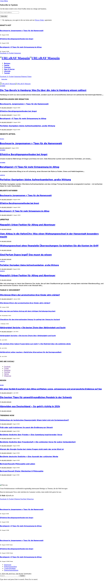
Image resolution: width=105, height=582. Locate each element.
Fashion (2, 271)
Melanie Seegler (6, 107)
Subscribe (4, 79)
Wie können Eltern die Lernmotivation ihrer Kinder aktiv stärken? (30, 295)
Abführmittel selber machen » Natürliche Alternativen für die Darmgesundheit (30, 352)
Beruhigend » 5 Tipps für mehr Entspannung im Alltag (21, 47)
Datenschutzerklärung (11, 570)
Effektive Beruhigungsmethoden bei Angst (16, 39)
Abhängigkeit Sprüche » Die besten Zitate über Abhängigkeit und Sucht (33, 327)
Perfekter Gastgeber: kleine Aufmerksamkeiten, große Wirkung (27, 126)
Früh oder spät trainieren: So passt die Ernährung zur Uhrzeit (26, 427)
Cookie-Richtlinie (10, 568)
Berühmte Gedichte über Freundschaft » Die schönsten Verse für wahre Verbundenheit (38, 442)
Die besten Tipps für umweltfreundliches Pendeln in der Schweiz (36, 397)
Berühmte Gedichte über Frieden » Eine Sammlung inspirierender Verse (31, 434)
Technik (7, 73)
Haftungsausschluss (10, 566)
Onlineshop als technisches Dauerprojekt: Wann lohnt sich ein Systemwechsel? (34, 420)
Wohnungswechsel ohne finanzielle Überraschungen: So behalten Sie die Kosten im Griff (49, 245)
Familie (6, 65)
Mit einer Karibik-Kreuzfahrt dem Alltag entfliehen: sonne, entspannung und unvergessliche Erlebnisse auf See (51, 389)
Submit (22, 576)
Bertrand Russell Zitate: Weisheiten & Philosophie (21, 471)
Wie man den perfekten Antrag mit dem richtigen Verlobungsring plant (27, 311)
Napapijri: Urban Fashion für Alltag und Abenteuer (27, 224)
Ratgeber (2, 86)
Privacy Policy (39, 20)
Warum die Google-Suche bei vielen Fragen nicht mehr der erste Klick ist (32, 449)
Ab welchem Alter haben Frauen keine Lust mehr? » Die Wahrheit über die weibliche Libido (35, 344)
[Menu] (1, 82)
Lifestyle (7, 71)
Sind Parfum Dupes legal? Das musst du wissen (26, 254)
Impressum (7, 565)
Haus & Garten (9, 69)
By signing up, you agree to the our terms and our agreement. (27, 20)
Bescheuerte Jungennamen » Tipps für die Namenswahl (21, 31)
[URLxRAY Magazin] (52, 58)
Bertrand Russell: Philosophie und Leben (17, 464)
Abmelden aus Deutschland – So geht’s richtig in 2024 (30, 406)
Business (7, 63)
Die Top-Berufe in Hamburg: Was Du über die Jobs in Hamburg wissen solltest (43, 90)
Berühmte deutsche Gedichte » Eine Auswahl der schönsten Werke (29, 456)
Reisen (2, 385)
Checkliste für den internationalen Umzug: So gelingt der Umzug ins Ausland (30, 319)
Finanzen (7, 67)
